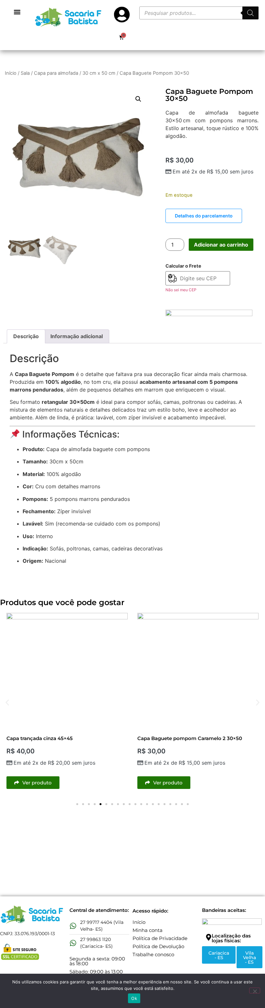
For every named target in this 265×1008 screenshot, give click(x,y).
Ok (134, 998)
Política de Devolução (158, 946)
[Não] (254, 990)
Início (10, 73)
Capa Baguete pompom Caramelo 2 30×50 (189, 738)
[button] (17, 11)
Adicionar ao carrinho (221, 244)
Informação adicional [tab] (76, 336)
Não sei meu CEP (180, 289)
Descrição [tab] (26, 336)
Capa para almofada (56, 73)
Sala (25, 73)
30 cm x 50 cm (98, 73)
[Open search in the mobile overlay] (199, 12)
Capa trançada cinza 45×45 (39, 738)
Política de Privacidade (159, 938)
